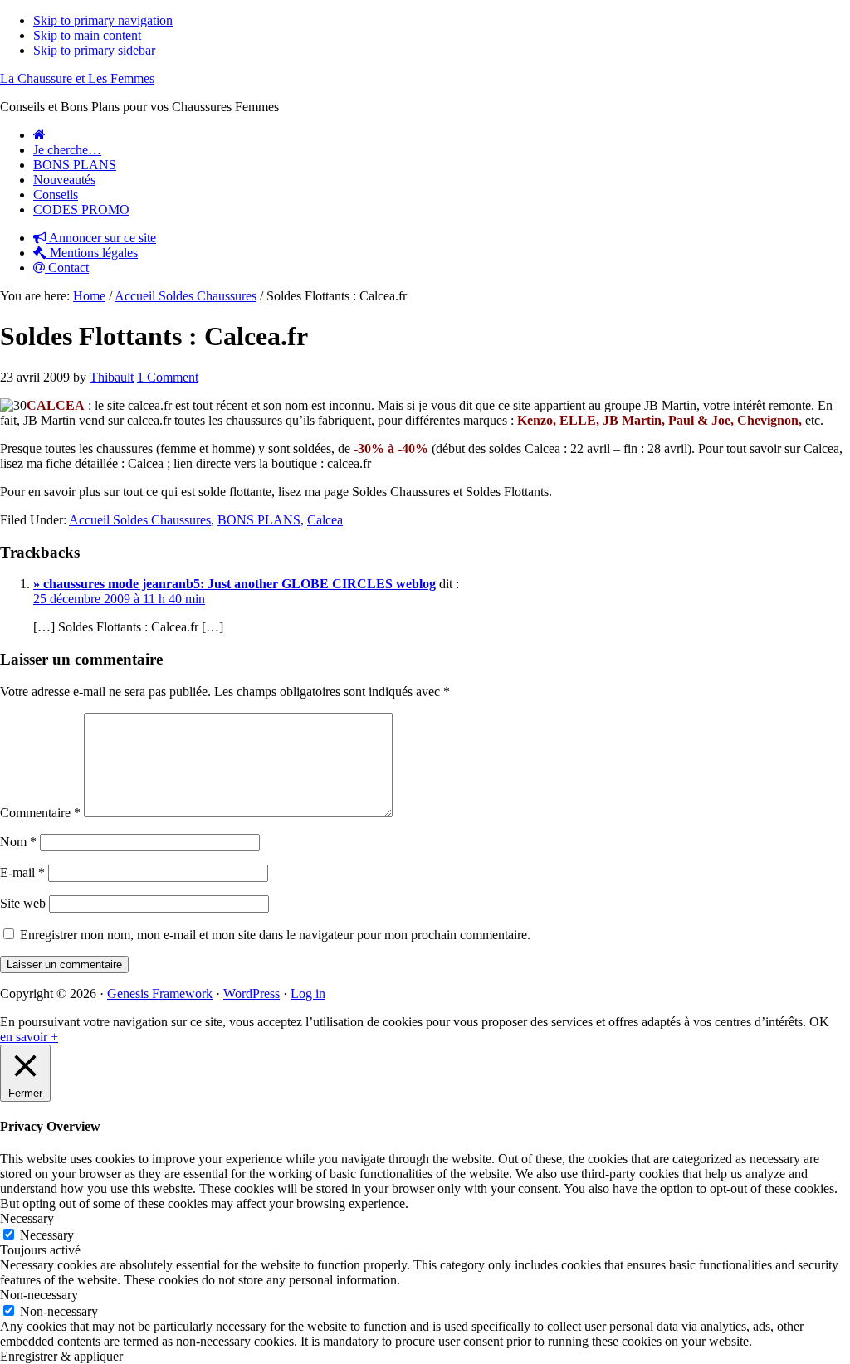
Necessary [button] (27, 1218)
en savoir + (29, 1037)
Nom (18, 842)
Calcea (325, 520)
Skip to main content (87, 35)
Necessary (47, 1235)
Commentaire (40, 813)
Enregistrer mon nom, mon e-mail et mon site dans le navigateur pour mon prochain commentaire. (275, 935)
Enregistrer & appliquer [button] (61, 1356)
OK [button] (819, 1022)
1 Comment (167, 377)
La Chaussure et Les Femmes (77, 78)
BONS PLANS (258, 520)
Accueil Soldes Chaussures (140, 520)
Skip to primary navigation (103, 20)
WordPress (251, 993)
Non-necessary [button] (39, 1295)
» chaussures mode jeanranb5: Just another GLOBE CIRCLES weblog (234, 584)
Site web (23, 903)
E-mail (22, 872)
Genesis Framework (159, 993)
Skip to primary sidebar (94, 50)
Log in (308, 993)
